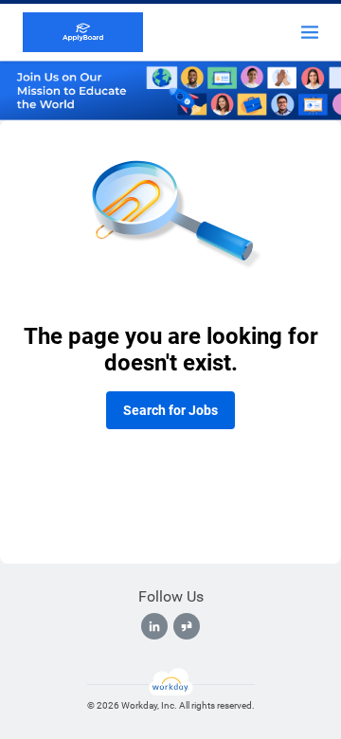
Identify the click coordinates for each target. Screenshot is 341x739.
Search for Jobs (170, 410)
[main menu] (309, 32)
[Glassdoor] (186, 626)
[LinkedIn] (154, 626)
